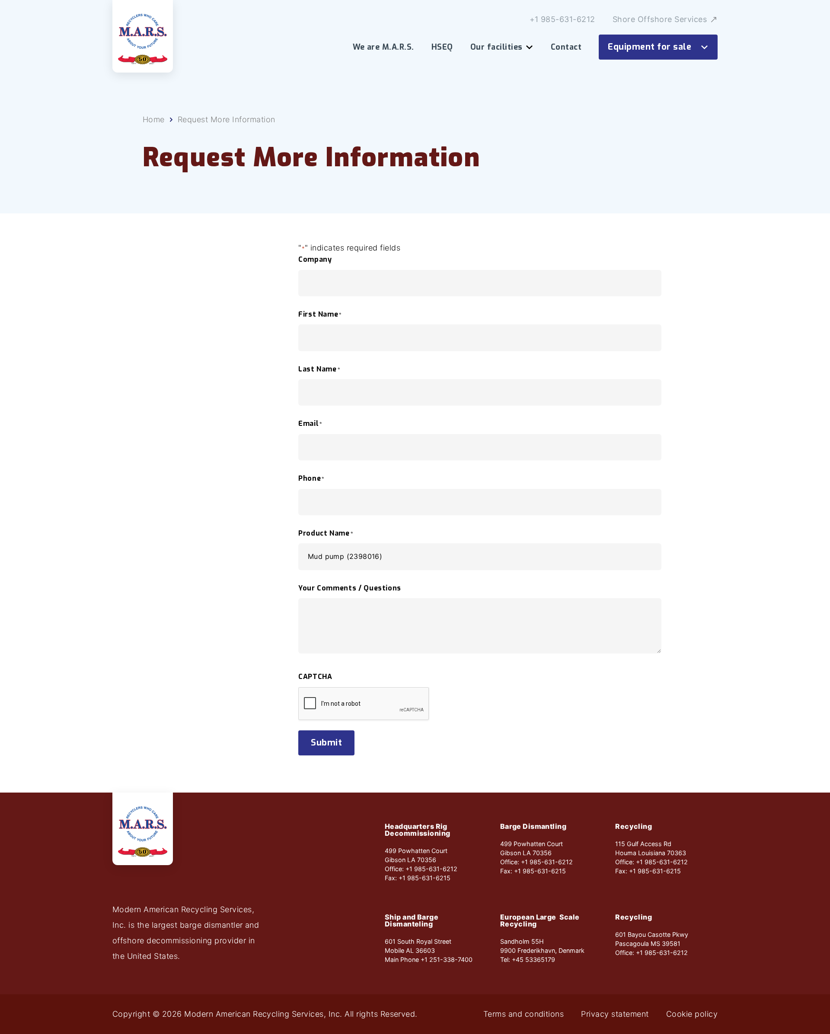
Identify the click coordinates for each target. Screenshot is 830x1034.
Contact (566, 47)
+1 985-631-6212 (562, 19)
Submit (326, 743)
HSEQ (442, 47)
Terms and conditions (523, 1014)
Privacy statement (614, 1014)
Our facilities (496, 47)
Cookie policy (692, 1014)
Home (154, 120)
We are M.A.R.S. (383, 47)
